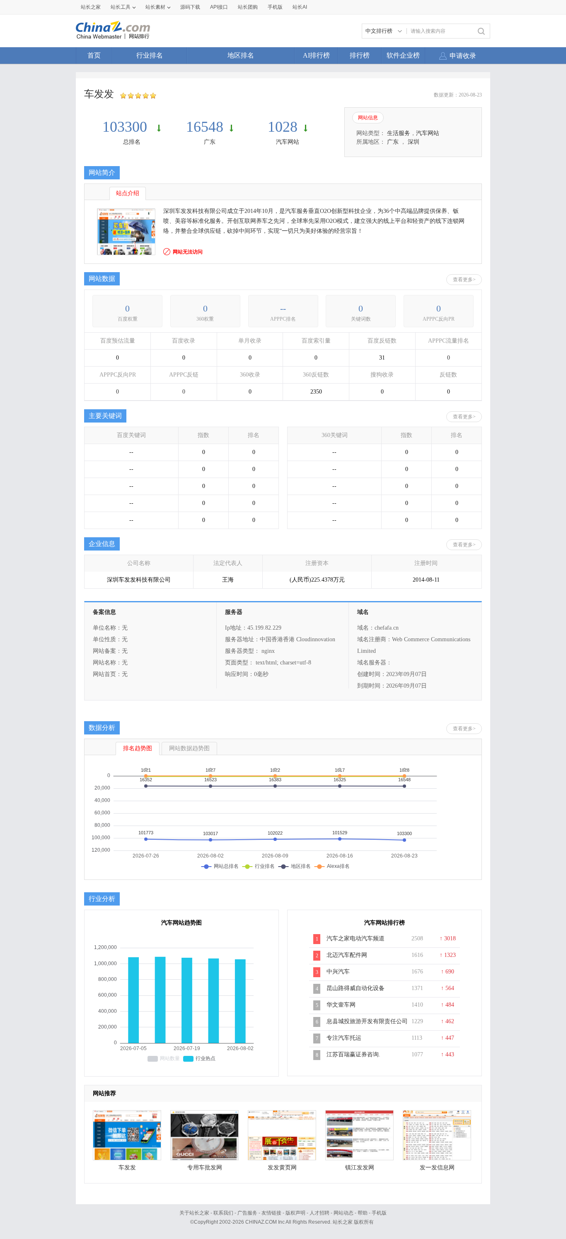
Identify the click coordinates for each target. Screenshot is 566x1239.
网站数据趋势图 (189, 748)
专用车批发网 (204, 1167)
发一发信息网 (437, 1167)
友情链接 (271, 1213)
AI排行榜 (316, 55)
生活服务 (398, 133)
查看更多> (464, 280)
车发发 (127, 1167)
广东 (209, 142)
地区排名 (240, 55)
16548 (204, 126)
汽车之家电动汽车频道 (356, 938)
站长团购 (248, 7)
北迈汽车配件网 (347, 955)
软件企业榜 (403, 55)
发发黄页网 (282, 1167)
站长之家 (91, 7)
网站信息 (368, 118)
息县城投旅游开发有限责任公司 (367, 1021)
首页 (94, 55)
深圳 (413, 142)
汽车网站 (287, 142)
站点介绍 (127, 193)
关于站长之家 (194, 1213)
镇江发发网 (359, 1167)
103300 (126, 126)
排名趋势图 (137, 748)
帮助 (363, 1213)
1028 (283, 126)
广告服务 (247, 1213)
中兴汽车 (338, 971)
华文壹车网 (341, 1005)
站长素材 (155, 7)
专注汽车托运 (344, 1038)
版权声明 (295, 1213)
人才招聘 (319, 1213)
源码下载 (190, 7)
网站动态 (343, 1213)
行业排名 (149, 55)
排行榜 (360, 55)
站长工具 (121, 7)
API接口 (219, 7)
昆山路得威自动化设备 (356, 988)
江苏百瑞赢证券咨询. (353, 1054)
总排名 (131, 142)
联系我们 (223, 1213)
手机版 (379, 1213)
